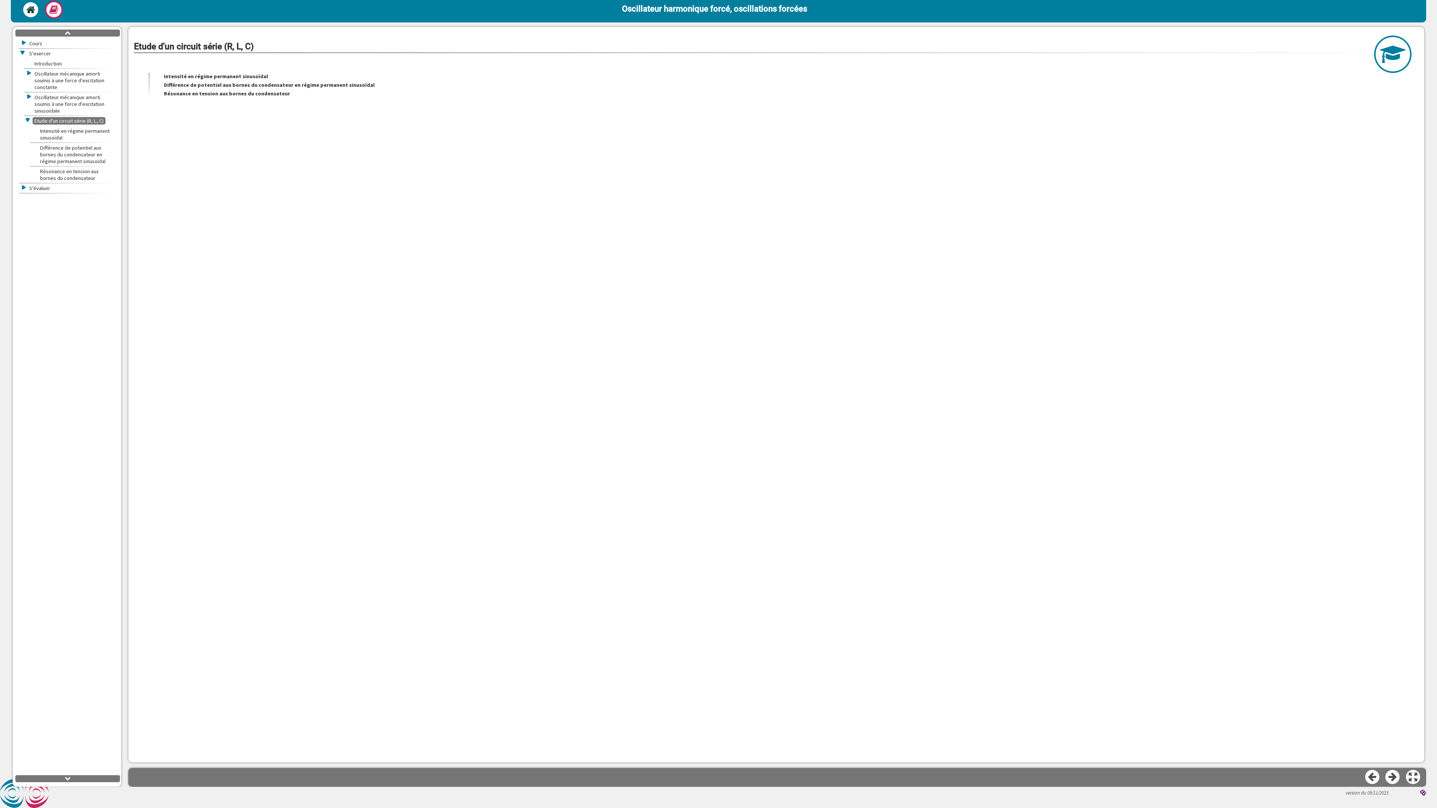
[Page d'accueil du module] (30, 9)
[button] (1413, 777)
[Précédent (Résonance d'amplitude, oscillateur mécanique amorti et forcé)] (1372, 777)
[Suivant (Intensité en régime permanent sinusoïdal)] (1392, 777)
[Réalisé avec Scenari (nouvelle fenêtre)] (1423, 793)
